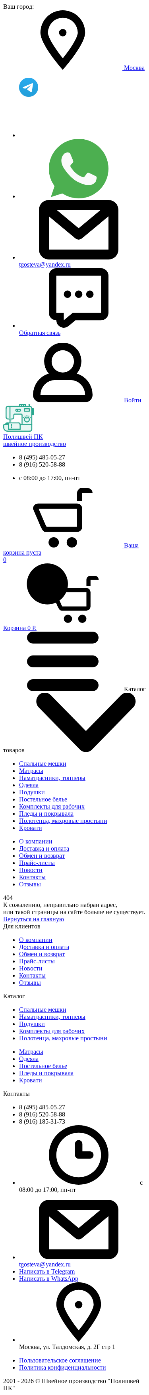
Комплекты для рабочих (52, 806)
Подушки (32, 792)
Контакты (32, 877)
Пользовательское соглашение (60, 1360)
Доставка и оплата (44, 848)
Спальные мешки (42, 763)
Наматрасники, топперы (52, 777)
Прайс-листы (37, 862)
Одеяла (29, 785)
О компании (35, 841)
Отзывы (30, 884)
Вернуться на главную (33, 919)
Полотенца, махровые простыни (63, 820)
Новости (31, 870)
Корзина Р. (20, 593)
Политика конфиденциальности (62, 1367)
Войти (132, 400)
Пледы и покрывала (46, 813)
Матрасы (31, 770)
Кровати (30, 827)
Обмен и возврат (42, 855)
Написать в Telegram (47, 1271)
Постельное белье (43, 799)
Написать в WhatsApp (48, 1278)
